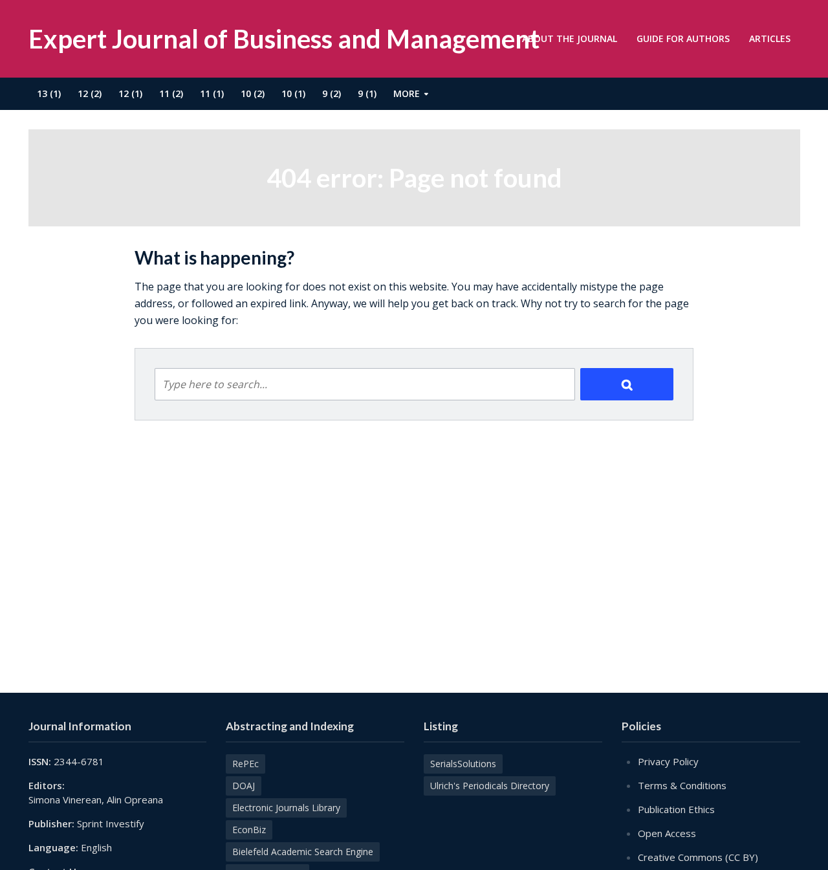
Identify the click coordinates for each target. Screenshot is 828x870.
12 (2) (90, 93)
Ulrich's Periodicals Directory (489, 785)
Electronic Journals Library (286, 807)
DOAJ (243, 785)
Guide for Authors (683, 38)
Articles (769, 38)
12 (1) (130, 93)
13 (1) (49, 93)
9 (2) (331, 93)
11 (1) (212, 93)
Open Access (667, 833)
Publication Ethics (676, 809)
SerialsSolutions (463, 763)
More (406, 93)
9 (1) (367, 93)
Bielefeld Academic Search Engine (302, 851)
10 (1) (293, 93)
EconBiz (249, 829)
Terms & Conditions (682, 785)
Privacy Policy (668, 761)
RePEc (245, 763)
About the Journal (569, 38)
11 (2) (171, 93)
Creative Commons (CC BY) (698, 857)
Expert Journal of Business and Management (283, 38)
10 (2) (253, 93)
